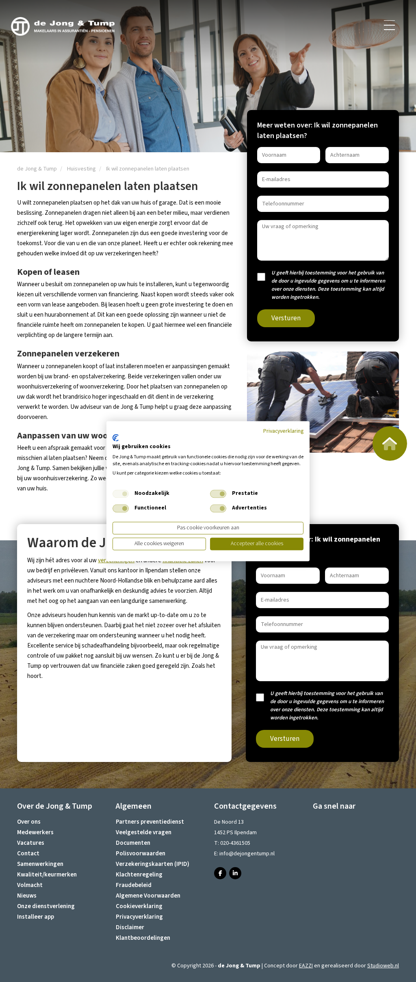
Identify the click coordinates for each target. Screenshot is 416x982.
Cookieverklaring (139, 906)
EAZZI (306, 966)
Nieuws (27, 895)
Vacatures (30, 843)
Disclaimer (130, 927)
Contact (28, 853)
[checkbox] (121, 494)
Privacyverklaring (139, 917)
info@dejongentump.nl (247, 854)
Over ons (29, 822)
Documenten (133, 843)
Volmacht (30, 885)
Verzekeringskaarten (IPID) (152, 864)
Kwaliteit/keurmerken (47, 874)
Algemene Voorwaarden (148, 895)
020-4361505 (235, 843)
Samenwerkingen (40, 864)
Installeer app (35, 917)
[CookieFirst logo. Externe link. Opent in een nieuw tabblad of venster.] (116, 438)
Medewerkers (35, 832)
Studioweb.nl (383, 966)
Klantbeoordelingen (143, 938)
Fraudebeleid (134, 885)
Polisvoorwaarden (140, 853)
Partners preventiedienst (150, 822)
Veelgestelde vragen (143, 832)
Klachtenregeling (139, 874)
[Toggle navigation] (390, 25)
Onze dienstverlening (46, 906)
